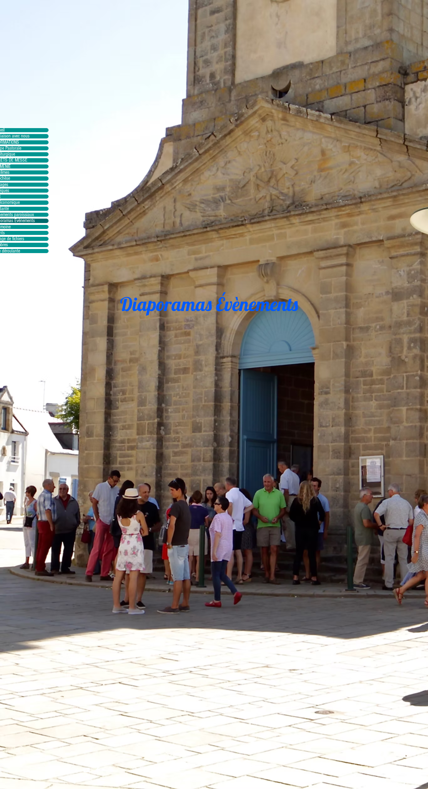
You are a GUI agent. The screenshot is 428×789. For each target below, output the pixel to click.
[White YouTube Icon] (86, 770)
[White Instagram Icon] (75, 770)
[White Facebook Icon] (98, 770)
